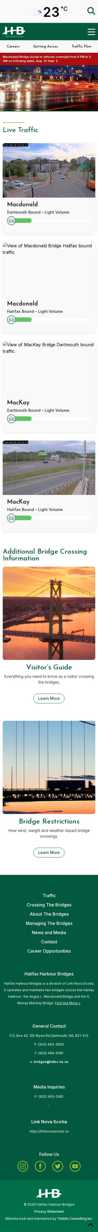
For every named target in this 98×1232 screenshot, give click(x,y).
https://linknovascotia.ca (49, 1131)
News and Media (49, 932)
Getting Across (45, 46)
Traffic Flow (81, 46)
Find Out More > (68, 1003)
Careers (13, 46)
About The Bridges (49, 914)
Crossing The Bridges (49, 904)
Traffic (49, 895)
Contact (49, 941)
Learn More (49, 698)
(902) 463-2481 (50, 1096)
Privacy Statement (49, 1211)
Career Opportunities (49, 951)
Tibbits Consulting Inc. (75, 1219)
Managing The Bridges (49, 923)
